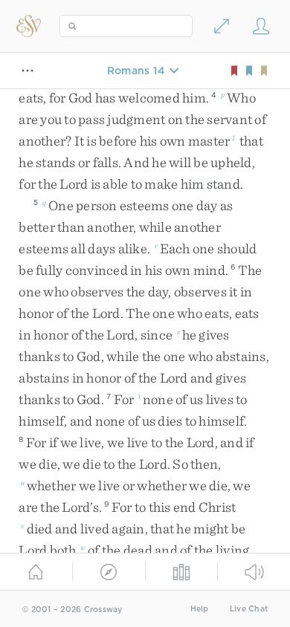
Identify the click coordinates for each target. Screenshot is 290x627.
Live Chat (249, 609)
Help (199, 609)
